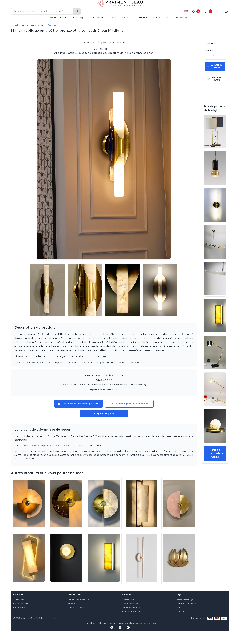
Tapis (113, 18)
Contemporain (58, 18)
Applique (52, 25)
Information (73, 604)
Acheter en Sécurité (131, 611)
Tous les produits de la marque (215, 453)
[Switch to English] (186, 11)
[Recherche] (77, 11)
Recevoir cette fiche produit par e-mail (78, 404)
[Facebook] (111, 627)
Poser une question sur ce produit (129, 404)
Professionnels (128, 600)
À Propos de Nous (21, 600)
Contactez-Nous (20, 604)
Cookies (180, 611)
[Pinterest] (128, 627)
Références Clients (130, 604)
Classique (79, 18)
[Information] (226, 11)
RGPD (179, 608)
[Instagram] (120, 627)
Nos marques (182, 18)
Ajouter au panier (106, 413)
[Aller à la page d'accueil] (120, 4)
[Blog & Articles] (218, 11)
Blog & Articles (19, 608)
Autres (143, 18)
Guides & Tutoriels (76, 608)
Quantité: (209, 50)
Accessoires (161, 18)
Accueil (14, 25)
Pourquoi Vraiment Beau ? (79, 600)
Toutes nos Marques (131, 608)
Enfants (127, 18)
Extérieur (98, 18)
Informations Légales (186, 600)
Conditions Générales (186, 604)
